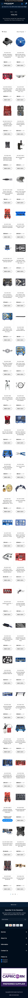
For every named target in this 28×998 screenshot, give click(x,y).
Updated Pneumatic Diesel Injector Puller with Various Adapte (7, 159)
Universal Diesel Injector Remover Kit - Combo (7, 844)
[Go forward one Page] (17, 894)
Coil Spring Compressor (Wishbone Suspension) (7, 226)
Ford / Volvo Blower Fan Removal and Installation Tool (7, 399)
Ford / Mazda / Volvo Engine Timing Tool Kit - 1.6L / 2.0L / (20, 296)
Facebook (5, 960)
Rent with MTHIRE (7, 820)
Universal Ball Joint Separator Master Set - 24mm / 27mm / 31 (7, 776)
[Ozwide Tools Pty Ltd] (9, 4)
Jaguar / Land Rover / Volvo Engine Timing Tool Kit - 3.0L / (20, 536)
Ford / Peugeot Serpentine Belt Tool (20, 329)
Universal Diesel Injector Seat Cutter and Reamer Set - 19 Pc (20, 845)
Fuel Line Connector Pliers (20, 467)
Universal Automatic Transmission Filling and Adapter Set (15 (7, 742)
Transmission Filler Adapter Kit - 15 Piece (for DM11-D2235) (7, 124)
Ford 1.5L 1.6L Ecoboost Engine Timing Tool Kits (7, 432)
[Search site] (25, 7)
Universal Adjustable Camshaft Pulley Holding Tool (20, 673)
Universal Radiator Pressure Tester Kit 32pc (20, 124)
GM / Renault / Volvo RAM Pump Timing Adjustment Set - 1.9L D (7, 502)
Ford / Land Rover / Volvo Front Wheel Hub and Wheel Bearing (7, 296)
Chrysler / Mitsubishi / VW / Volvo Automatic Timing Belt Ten (7, 56)
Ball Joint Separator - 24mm (20, 158)
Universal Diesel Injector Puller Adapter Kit (20, 810)
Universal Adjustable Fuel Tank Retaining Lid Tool (20, 708)
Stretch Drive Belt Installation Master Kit (7, 673)
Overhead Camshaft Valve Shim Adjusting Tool (20, 605)
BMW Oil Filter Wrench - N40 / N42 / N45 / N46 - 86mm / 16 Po (20, 56)
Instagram (5, 961)
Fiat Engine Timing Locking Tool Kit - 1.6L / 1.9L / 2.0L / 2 (20, 262)
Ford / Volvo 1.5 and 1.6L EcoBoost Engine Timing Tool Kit (20, 365)
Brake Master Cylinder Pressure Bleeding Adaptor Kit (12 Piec (7, 90)
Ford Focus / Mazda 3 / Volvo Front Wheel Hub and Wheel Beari (20, 433)
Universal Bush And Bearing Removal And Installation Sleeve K (20, 776)
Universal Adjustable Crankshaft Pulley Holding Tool (7, 708)
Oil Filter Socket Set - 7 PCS (7, 604)
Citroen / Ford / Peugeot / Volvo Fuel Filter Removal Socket (20, 193)
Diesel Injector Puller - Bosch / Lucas (20, 226)
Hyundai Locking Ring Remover (20, 501)
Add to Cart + (7, 65)
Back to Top (13, 904)
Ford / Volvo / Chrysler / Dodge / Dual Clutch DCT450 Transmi (7, 365)
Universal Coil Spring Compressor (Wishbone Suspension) (7, 811)
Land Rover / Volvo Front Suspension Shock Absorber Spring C (7, 570)
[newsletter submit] (25, 919)
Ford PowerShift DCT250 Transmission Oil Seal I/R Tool (7, 467)
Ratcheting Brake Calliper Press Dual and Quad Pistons (7, 639)
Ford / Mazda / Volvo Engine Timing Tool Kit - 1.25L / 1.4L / (20, 90)
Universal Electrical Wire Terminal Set (7, 878)
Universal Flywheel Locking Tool (20, 878)
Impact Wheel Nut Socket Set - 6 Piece (7, 535)
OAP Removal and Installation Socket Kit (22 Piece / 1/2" (20, 570)
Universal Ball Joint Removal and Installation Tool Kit (20, 742)
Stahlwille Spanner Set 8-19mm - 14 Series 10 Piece (20, 639)
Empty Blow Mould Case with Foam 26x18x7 (7, 261)
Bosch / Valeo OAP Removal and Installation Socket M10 (7, 193)
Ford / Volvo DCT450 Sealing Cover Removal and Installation (20, 399)
